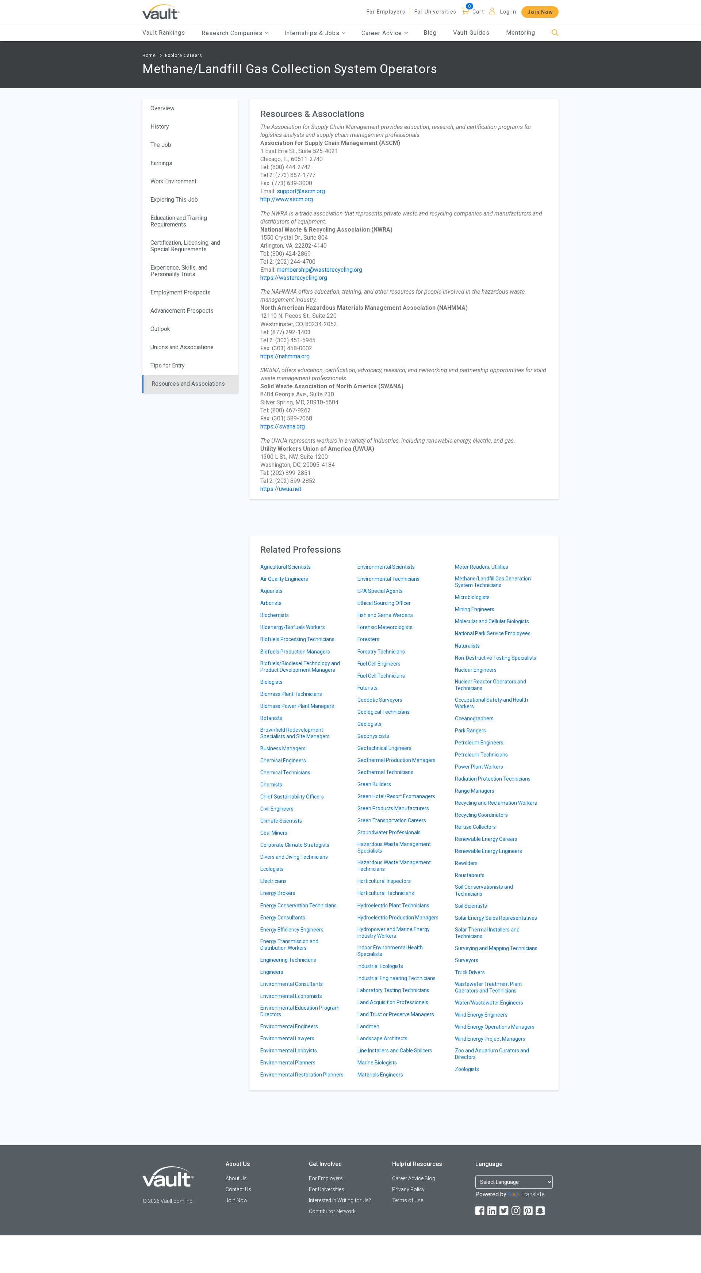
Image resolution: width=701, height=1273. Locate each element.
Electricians (273, 881)
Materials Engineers (380, 1075)
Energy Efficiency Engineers (291, 930)
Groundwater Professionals (389, 832)
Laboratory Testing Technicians (393, 990)
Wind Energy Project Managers (490, 1039)
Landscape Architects (382, 1038)
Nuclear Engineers (476, 670)
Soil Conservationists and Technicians (484, 890)
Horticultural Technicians (385, 893)
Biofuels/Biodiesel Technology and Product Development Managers (300, 666)
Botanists (271, 718)
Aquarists (271, 591)
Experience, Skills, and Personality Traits (178, 271)
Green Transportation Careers (391, 820)
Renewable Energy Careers (486, 839)
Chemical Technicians (285, 772)
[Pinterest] (529, 1211)
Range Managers (474, 791)
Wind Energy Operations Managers (495, 1027)
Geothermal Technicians (385, 772)
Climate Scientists (281, 821)
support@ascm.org (301, 191)
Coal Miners (273, 833)
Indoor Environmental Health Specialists (390, 951)
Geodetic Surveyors (379, 700)
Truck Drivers (470, 972)
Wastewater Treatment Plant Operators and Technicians (488, 987)
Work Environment (173, 181)
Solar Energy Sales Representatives (496, 918)
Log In (508, 12)
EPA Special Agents (380, 591)
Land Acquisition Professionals (392, 1002)
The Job (160, 144)
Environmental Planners (287, 1063)
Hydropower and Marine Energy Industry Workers (393, 932)
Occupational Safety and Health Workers (491, 703)
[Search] (555, 33)
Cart (478, 12)
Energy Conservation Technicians (298, 905)
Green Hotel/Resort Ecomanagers (396, 796)
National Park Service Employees (492, 633)
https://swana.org (282, 426)
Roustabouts (469, 875)
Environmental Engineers (289, 1026)
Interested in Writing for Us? (340, 1200)
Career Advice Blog (413, 1178)
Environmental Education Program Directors (300, 1011)
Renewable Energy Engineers (488, 851)
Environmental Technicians (388, 579)
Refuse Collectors (475, 827)
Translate (533, 1194)
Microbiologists (472, 597)
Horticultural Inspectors (384, 881)
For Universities (435, 12)
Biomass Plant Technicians (291, 694)
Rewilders (466, 863)
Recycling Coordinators (481, 815)
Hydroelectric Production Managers (397, 918)
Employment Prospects (180, 292)
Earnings (161, 163)
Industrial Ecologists (380, 966)
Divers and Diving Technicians (294, 857)
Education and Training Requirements (178, 221)
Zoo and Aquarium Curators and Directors (492, 1054)
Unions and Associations (182, 347)
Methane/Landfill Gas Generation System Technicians (493, 582)
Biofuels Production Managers (295, 652)
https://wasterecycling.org (293, 277)
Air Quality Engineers (284, 579)
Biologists (271, 682)
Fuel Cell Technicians (381, 676)
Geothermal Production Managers (396, 760)
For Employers (386, 12)
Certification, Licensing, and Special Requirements (185, 246)
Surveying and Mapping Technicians (496, 948)
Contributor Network (332, 1211)
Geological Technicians (383, 712)
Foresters (368, 639)
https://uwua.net (280, 488)
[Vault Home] (161, 11)
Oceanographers (474, 718)
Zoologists (467, 1069)
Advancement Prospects (182, 310)
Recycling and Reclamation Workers (496, 803)
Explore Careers (183, 55)
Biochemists (274, 615)
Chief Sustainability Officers (292, 797)
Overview (162, 108)
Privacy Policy (408, 1189)
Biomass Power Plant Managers (297, 706)
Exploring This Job (174, 199)
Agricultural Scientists (285, 567)
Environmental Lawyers (287, 1038)
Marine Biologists (377, 1063)
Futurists (367, 688)
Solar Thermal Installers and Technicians (487, 933)
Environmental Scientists (386, 567)
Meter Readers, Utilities (481, 567)
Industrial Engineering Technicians (396, 978)
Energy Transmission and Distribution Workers (289, 944)
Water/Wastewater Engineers (489, 1003)
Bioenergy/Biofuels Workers (292, 627)
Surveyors (466, 960)
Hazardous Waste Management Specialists (394, 847)
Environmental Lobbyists (288, 1050)
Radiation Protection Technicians (492, 779)
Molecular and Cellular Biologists (492, 621)
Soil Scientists (471, 906)
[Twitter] (504, 1211)
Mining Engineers (474, 609)
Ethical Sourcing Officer (384, 603)
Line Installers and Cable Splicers (394, 1050)
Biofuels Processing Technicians (297, 639)
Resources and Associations (188, 383)
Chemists (271, 785)
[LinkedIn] (492, 1211)
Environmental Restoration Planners (302, 1075)
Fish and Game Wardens (385, 615)
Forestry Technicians (381, 652)
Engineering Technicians (288, 960)
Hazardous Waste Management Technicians (394, 866)
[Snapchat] (541, 1211)
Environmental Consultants (291, 984)
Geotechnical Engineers (384, 748)
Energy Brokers (277, 893)
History (159, 126)
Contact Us (238, 1189)
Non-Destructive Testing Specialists (495, 658)
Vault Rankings (163, 32)
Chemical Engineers (283, 760)
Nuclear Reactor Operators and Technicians (490, 685)
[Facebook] (480, 1211)
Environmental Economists (291, 996)
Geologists (369, 724)
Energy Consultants (282, 918)
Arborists (270, 603)
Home (149, 55)
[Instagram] (517, 1211)
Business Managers (283, 748)
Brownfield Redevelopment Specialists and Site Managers (295, 733)
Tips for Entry (167, 365)
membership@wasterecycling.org (319, 269)
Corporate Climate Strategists (294, 845)
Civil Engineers (277, 809)
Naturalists (467, 646)
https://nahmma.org (285, 356)
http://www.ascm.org (286, 199)
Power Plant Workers (479, 767)
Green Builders (374, 784)
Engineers (271, 972)
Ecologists (272, 869)
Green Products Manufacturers (393, 808)
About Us (236, 1178)
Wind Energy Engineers (481, 1015)
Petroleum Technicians (481, 755)
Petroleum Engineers (479, 743)
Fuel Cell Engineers (379, 664)
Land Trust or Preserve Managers (395, 1014)
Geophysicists (373, 736)
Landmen (368, 1026)
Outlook (160, 328)
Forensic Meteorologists (385, 627)
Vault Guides (471, 32)
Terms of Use (407, 1200)
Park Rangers (470, 730)
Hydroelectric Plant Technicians (393, 905)
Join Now (540, 12)
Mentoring (520, 32)
